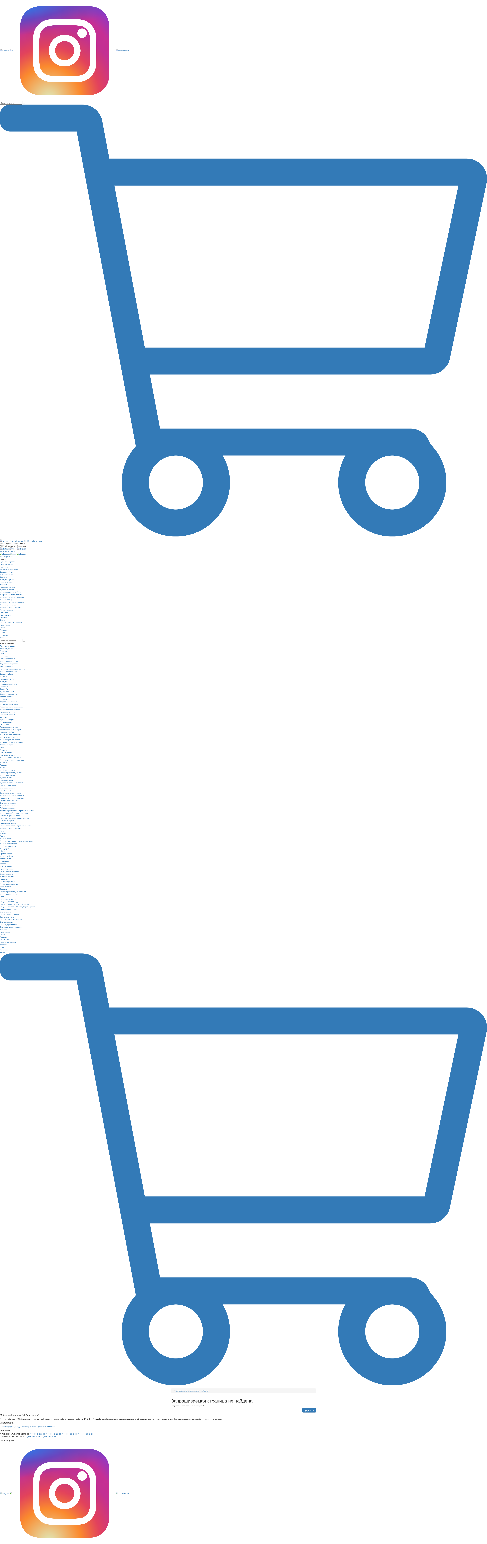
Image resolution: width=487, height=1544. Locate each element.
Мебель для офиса (8, 805)
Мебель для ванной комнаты (12, 760)
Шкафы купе (5, 939)
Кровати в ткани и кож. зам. (11, 706)
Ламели (3, 747)
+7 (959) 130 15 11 (69, 1434)
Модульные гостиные (9, 661)
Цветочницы (5, 932)
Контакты (4, 949)
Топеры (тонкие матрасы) (10, 757)
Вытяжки (3, 717)
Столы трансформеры (9, 914)
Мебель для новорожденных (12, 795)
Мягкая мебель (6, 856)
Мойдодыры (5, 848)
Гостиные (4, 656)
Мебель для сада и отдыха (11, 828)
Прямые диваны (7, 868)
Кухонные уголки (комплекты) (12, 782)
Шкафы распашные (8, 942)
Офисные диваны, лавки (10, 815)
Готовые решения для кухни (11, 772)
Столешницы (5, 790)
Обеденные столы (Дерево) (11, 901)
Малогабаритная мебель (10, 739)
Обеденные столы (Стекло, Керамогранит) (18, 906)
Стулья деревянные (8, 924)
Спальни (3, 889)
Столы (2, 896)
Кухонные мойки (7, 732)
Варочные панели (7, 714)
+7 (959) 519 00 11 (7, 556)
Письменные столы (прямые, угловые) (16, 825)
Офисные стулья (7, 820)
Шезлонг (3, 851)
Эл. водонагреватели (9, 727)
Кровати (3, 699)
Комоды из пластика (8, 684)
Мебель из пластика (8, 843)
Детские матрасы (7, 744)
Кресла (3, 863)
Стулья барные (6, 922)
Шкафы (3, 934)
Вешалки (3, 651)
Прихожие (4, 879)
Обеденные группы (8, 785)
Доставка (3, 944)
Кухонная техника (7, 711)
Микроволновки (6, 722)
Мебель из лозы (6, 838)
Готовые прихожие (7, 881)
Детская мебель (6, 666)
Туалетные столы (7, 917)
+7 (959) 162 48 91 (85, 1434)
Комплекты (4, 861)
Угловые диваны (7, 876)
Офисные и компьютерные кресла (14, 818)
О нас (2, 947)
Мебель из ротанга (8, 846)
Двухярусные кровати (9, 663)
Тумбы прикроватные (9, 694)
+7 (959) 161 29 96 (7, 551)
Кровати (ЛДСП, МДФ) (9, 704)
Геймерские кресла (8, 808)
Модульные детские (8, 671)
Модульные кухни (7, 775)
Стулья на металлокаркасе (11, 927)
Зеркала (3, 676)
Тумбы (2, 767)
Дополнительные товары (10, 729)
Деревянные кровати (8, 701)
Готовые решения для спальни (13, 891)
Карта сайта (31, 1426)
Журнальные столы (8, 899)
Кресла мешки (6, 866)
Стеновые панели (7, 787)
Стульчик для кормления (10, 803)
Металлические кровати (10, 709)
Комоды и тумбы (7, 679)
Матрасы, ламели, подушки (11, 742)
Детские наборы (6, 674)
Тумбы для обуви (7, 691)
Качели (3, 830)
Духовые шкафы (7, 719)
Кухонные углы (6, 777)
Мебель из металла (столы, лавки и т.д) (16, 841)
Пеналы (3, 765)
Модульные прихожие (9, 884)
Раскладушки (5, 886)
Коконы (3, 833)
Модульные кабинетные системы (14, 813)
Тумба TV (4, 689)
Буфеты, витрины (7, 646)
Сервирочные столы (8, 909)
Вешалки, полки (6, 648)
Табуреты (4, 929)
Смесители (4, 724)
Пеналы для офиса (8, 823)
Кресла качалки (6, 696)
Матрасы (3, 749)
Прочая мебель (6, 853)
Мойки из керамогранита (10, 734)
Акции (2, 952)
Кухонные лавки (6, 780)
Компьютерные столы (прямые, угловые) (17, 810)
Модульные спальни (8, 894)
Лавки (2, 836)
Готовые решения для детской (12, 668)
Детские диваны (6, 858)
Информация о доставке (15, 1426)
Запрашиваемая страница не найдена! (192, 1390)
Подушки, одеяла (7, 755)
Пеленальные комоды (9, 800)
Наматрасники (6, 752)
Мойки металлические (9, 737)
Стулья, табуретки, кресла (11, 919)
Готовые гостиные (7, 658)
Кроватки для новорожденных (12, 798)
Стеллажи (4, 686)
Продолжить (309, 1410)
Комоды (3, 681)
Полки (2, 653)
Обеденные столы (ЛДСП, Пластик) (15, 904)
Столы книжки (6, 911)
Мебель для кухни (7, 770)
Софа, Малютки (6, 873)
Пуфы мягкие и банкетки (10, 871)
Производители (43, 1426)
